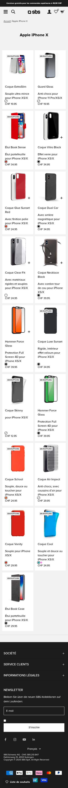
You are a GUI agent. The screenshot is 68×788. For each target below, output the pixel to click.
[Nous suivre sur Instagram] (15, 739)
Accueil (7, 21)
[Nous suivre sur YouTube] (24, 739)
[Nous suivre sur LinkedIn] (34, 739)
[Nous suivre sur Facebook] (5, 739)
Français (32, 748)
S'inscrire (34, 727)
